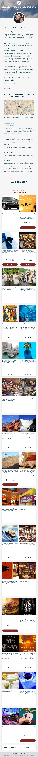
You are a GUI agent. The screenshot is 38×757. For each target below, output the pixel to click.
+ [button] (5, 101)
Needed (30, 224)
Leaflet (20, 114)
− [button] (5, 102)
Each (24, 224)
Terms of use (15, 753)
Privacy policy (22, 753)
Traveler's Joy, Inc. (6, 755)
